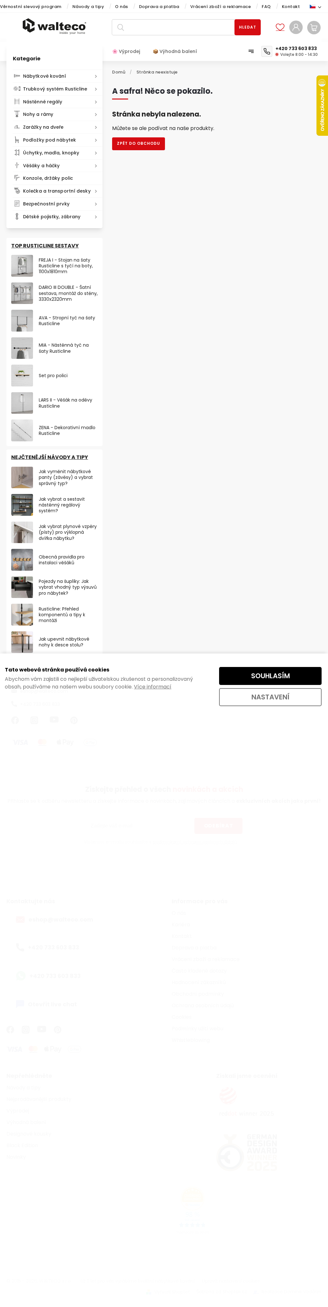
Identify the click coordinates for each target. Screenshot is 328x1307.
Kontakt (291, 7)
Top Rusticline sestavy (45, 245)
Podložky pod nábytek (49, 140)
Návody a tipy (88, 7)
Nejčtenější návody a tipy (49, 457)
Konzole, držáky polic (48, 178)
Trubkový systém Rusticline (55, 89)
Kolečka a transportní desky (57, 191)
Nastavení (270, 697)
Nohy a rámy (38, 114)
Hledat (247, 27)
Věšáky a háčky (41, 165)
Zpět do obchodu (138, 143)
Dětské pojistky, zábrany (51, 216)
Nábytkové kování (44, 76)
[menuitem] (129, 51)
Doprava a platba (159, 7)
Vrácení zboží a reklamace (220, 7)
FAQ (266, 7)
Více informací (152, 686)
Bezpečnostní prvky (46, 204)
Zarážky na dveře (43, 127)
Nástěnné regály (42, 102)
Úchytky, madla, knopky (51, 153)
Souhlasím (270, 675)
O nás (121, 7)
